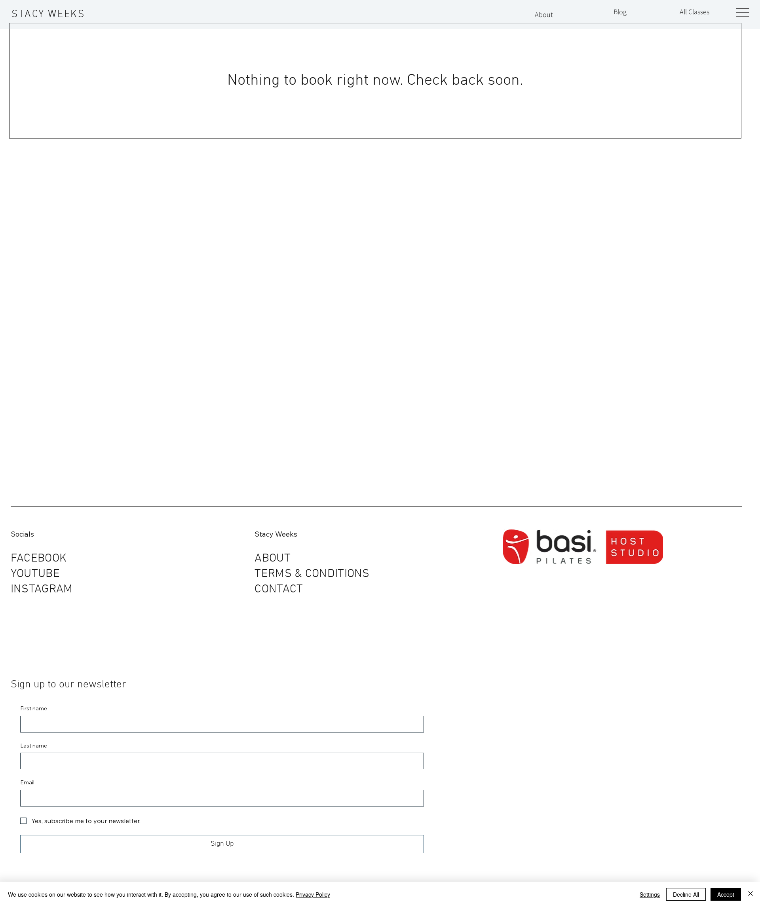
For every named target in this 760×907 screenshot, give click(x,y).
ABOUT (273, 558)
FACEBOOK (38, 558)
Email (27, 782)
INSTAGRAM (42, 589)
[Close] (750, 894)
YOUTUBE (35, 574)
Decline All (686, 894)
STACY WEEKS (48, 14)
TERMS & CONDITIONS (312, 574)
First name (33, 708)
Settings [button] (650, 894)
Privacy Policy (313, 894)
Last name (33, 745)
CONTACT (279, 589)
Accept (725, 894)
